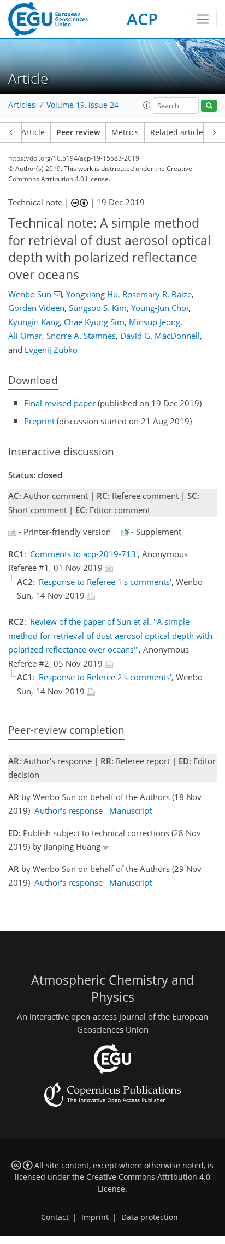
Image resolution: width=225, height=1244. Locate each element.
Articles (21, 105)
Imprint (95, 1217)
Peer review (78, 132)
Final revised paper (60, 403)
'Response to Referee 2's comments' (104, 677)
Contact (55, 1217)
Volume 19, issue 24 (82, 105)
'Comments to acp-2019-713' (83, 553)
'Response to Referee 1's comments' (104, 581)
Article (33, 132)
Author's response (68, 810)
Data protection (149, 1217)
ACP (142, 19)
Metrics (125, 132)
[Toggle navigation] (202, 19)
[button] (147, 105)
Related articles (178, 132)
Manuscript (130, 810)
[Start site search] (209, 106)
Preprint (39, 421)
